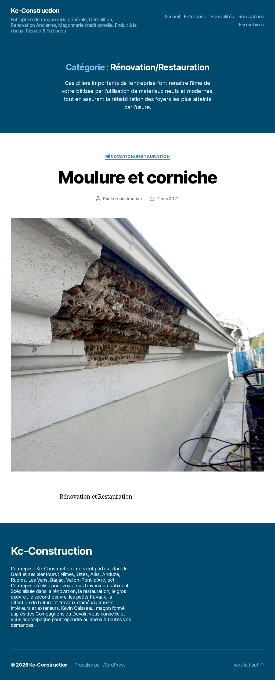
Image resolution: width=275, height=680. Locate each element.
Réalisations (251, 16)
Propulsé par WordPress (100, 665)
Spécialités (222, 16)
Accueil (172, 16)
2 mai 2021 (168, 198)
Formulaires (251, 24)
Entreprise (195, 16)
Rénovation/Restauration (137, 156)
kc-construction (126, 198)
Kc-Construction (35, 11)
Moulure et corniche (137, 177)
